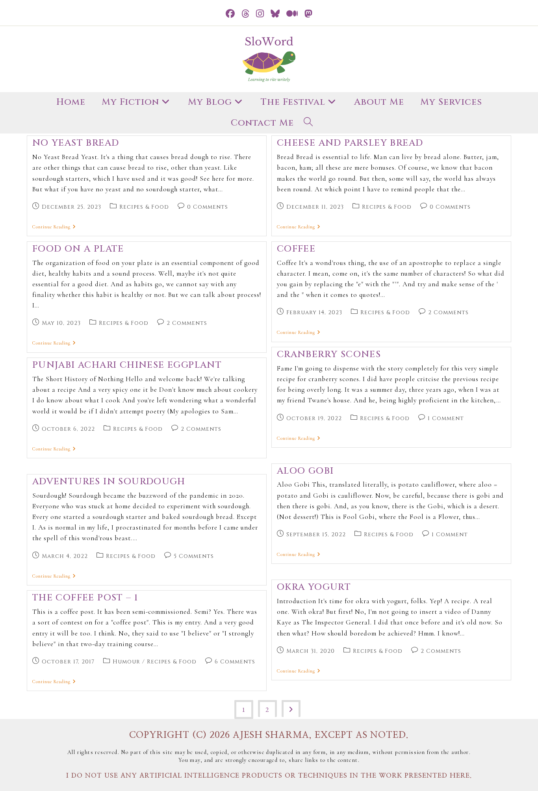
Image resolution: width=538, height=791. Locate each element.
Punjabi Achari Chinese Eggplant (127, 365)
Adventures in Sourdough (108, 482)
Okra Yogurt (314, 587)
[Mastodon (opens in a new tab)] (308, 14)
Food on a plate (78, 249)
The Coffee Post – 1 (85, 598)
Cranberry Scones (329, 354)
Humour (126, 661)
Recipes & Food (144, 207)
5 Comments (194, 556)
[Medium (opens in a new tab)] (292, 14)
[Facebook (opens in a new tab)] (230, 14)
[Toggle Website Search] (308, 123)
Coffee (296, 249)
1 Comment (446, 418)
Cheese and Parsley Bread (350, 143)
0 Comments (207, 207)
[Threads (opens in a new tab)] (245, 14)
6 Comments (235, 661)
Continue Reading (54, 227)
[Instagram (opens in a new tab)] (260, 14)
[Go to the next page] (291, 708)
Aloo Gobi (305, 471)
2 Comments (187, 323)
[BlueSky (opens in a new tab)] (275, 14)
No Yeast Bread (75, 143)
